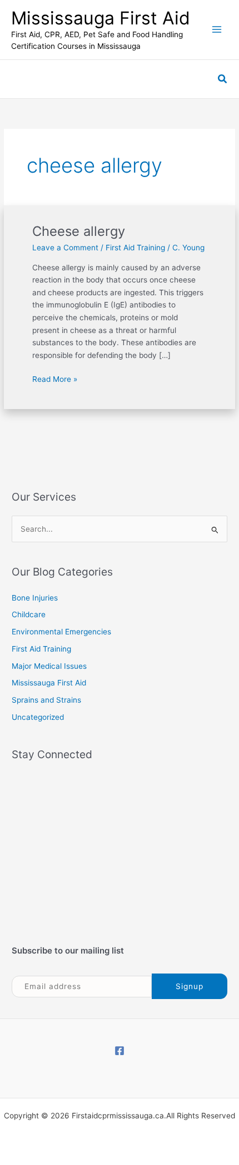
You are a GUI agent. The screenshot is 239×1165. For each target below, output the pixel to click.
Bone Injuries (35, 597)
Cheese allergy (78, 231)
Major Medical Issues (49, 666)
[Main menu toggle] (217, 29)
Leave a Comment (65, 247)
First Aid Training (135, 247)
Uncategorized (38, 717)
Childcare (29, 614)
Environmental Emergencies (61, 631)
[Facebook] (119, 1051)
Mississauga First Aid (100, 18)
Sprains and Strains (46, 699)
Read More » (54, 378)
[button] (223, 79)
